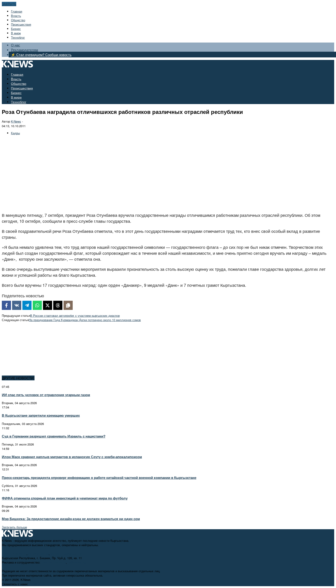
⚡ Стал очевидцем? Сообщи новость (41, 54)
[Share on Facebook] (6, 305)
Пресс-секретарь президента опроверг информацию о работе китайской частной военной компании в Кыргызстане (99, 477)
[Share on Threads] (57, 305)
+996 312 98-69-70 (14, 553)
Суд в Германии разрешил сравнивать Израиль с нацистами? (53, 436)
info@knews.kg (38, 553)
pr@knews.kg (77, 562)
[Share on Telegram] (27, 305)
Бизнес (16, 29)
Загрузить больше (14, 527)
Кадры (15, 133)
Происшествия (21, 24)
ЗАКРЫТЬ (9, 4)
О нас (15, 45)
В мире (16, 33)
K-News (16, 121)
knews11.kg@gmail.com (67, 553)
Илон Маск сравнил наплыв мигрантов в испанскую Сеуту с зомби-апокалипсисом (72, 456)
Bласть (16, 15)
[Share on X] (47, 305)
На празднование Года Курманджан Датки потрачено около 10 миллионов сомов (85, 320)
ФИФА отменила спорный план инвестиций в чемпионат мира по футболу (65, 498)
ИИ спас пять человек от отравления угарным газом (46, 394)
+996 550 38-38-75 (53, 562)
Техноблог (18, 37)
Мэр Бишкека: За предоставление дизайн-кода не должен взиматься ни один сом (71, 518)
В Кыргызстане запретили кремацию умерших (41, 415)
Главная (16, 11)
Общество (18, 20)
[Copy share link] (68, 305)
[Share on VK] (16, 305)
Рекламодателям (24, 49)
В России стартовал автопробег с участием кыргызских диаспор (75, 315)
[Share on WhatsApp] (37, 305)
